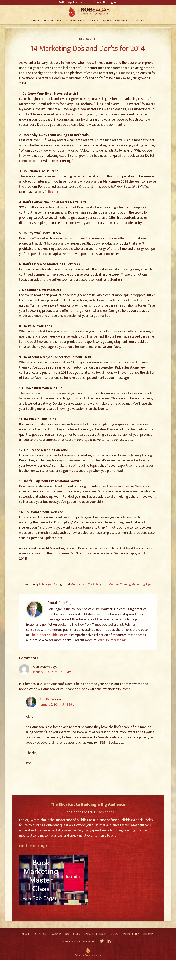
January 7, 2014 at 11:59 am (58, 705)
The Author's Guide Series (49, 635)
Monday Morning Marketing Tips (130, 584)
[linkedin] (109, 941)
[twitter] (102, 941)
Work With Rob (60, 934)
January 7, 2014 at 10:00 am (52, 672)
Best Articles (40, 934)
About (25, 934)
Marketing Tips (97, 584)
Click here (53, 192)
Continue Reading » (33, 846)
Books (76, 934)
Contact (114, 934)
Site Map (148, 934)
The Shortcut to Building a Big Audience (88, 804)
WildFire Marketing (112, 640)
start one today (71, 114)
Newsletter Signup (95, 934)
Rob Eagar (88, 11)
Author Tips (79, 584)
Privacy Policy (131, 934)
